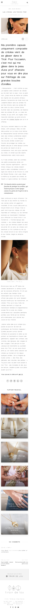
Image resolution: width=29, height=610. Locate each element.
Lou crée (7, 603)
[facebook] (10, 607)
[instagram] (12, 607)
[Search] (27, 2)
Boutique (10, 604)
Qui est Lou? (8, 601)
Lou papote (19, 601)
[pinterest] (15, 607)
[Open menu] (2, 2)
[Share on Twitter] (11, 381)
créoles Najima (14, 119)
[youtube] (18, 607)
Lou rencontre (18, 603)
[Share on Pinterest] (14, 381)
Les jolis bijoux (14, 8)
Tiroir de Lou (16, 576)
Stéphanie (4, 39)
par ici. (21, 374)
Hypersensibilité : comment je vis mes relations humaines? (7, 564)
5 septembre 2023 (14, 14)
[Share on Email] (21, 381)
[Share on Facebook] (7, 381)
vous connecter (13, 550)
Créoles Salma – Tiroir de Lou (14, 281)
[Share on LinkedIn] (18, 381)
